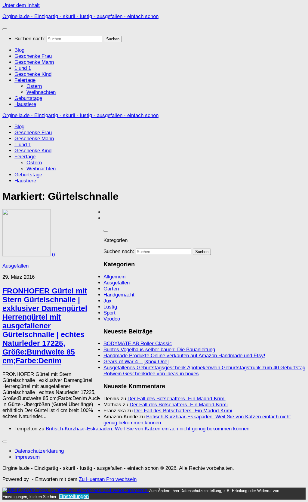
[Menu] (4, 29)
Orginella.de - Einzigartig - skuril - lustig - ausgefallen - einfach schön (80, 16)
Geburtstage (28, 98)
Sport (109, 313)
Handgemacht (118, 295)
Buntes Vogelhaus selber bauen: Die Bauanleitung (159, 349)
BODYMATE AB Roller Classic (137, 343)
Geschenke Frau (33, 56)
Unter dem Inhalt (21, 5)
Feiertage (24, 80)
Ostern (34, 86)
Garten (111, 289)
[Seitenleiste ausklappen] (105, 231)
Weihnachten (41, 92)
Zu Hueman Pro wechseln (108, 479)
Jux (107, 301)
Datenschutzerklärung (39, 451)
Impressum (27, 457)
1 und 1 (22, 68)
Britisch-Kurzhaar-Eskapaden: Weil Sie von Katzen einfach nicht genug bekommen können (147, 429)
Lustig (110, 307)
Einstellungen (74, 496)
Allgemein (114, 277)
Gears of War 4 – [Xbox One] (136, 361)
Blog (19, 50)
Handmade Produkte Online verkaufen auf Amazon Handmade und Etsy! (184, 355)
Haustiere (25, 104)
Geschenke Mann (34, 62)
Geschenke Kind (32, 74)
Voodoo (111, 319)
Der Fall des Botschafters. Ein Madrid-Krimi (177, 398)
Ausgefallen (15, 266)
